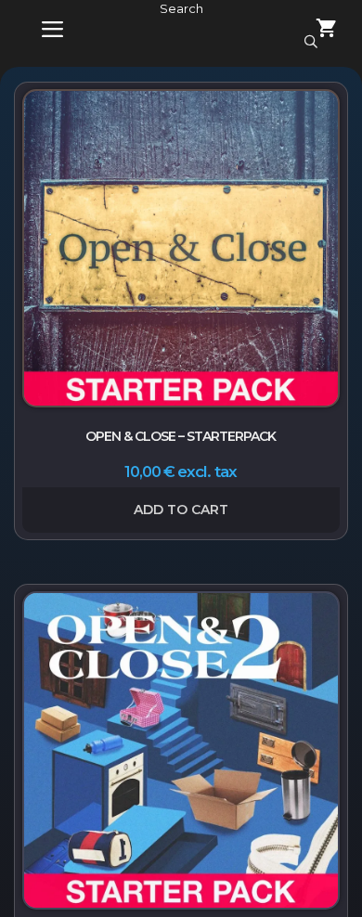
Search (181, 8)
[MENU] (39, 30)
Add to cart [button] (181, 509)
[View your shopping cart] (316, 30)
